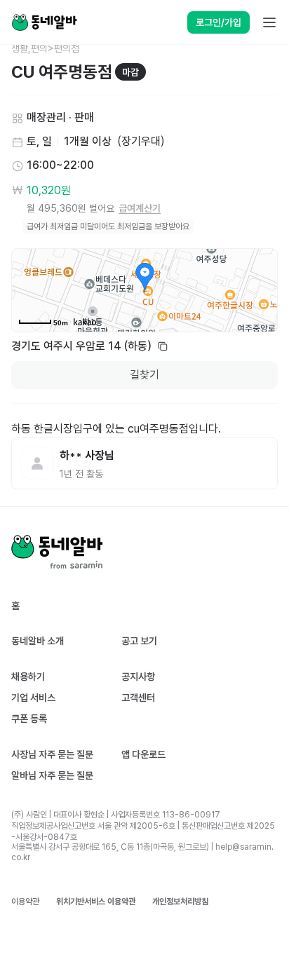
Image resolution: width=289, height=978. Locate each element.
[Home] (44, 22)
